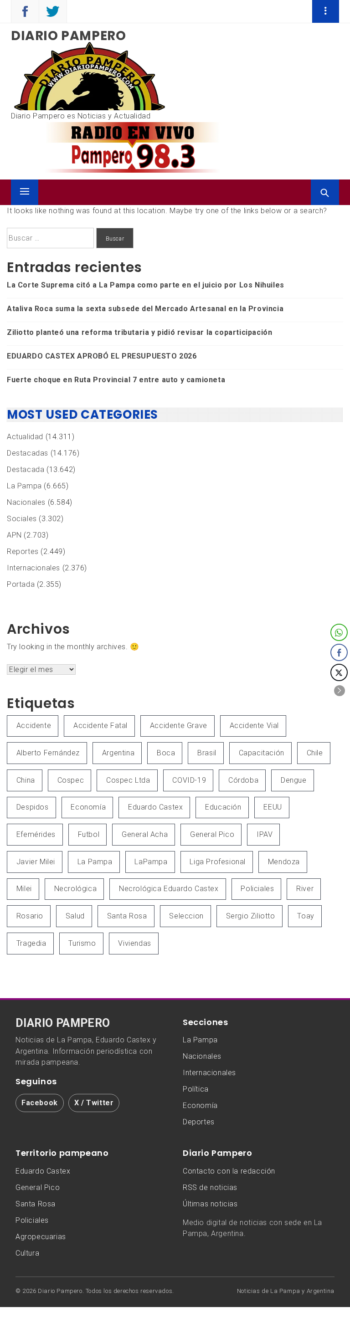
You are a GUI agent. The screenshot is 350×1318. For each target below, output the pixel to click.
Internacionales (33, 568)
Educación (223, 807)
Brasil (206, 753)
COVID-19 (189, 780)
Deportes (199, 1122)
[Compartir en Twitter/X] (339, 672)
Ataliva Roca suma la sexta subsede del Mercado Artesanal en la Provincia (145, 308)
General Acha (145, 834)
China (25, 780)
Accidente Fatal (100, 725)
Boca (166, 753)
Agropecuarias (40, 1236)
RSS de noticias (210, 1187)
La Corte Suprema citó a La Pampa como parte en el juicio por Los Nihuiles (145, 285)
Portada (21, 584)
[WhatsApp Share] (339, 632)
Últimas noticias (210, 1204)
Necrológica (75, 888)
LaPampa (150, 861)
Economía (88, 807)
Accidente (33, 725)
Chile (315, 753)
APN (14, 535)
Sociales (22, 518)
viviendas (134, 943)
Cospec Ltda (128, 780)
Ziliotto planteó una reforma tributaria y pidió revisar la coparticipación (139, 332)
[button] (339, 690)
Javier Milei (35, 861)
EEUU (272, 807)
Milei (24, 888)
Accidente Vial (254, 725)
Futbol (89, 834)
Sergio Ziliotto (250, 916)
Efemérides (36, 834)
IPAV (265, 834)
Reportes (23, 551)
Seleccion (186, 916)
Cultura (27, 1253)
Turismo (82, 943)
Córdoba (243, 780)
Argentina (118, 753)
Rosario (29, 916)
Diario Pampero (68, 36)
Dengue (294, 780)
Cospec (70, 780)
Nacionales (26, 502)
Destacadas (27, 453)
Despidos (32, 807)
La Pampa (24, 486)
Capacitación (261, 753)
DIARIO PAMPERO (62, 1023)
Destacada (25, 469)
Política (196, 1089)
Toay (305, 916)
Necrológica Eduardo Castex (169, 888)
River (305, 888)
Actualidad (25, 436)
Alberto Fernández (48, 753)
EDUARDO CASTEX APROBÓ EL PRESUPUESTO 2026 (102, 356)
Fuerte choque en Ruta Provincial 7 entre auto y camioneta (116, 379)
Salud (75, 916)
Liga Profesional (218, 861)
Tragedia (31, 943)
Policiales (257, 888)
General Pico (212, 834)
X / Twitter (94, 1102)
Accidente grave (178, 725)
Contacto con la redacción (229, 1171)
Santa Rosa (127, 916)
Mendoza (284, 861)
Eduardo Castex (155, 807)
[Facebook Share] (339, 652)
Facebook (39, 1102)
